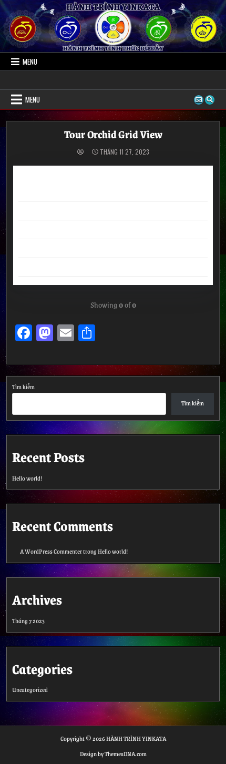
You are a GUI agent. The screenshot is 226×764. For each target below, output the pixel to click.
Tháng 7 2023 (28, 621)
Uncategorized (30, 690)
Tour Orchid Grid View (113, 134)
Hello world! (27, 478)
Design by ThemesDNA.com (113, 754)
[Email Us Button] (198, 100)
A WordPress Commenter (51, 551)
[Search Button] (209, 100)
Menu (30, 61)
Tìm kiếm (23, 387)
